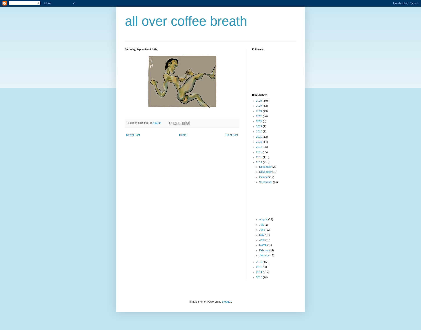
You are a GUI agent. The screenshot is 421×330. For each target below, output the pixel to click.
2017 (259, 146)
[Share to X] (179, 123)
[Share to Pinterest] (187, 123)
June (262, 229)
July (262, 224)
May (262, 235)
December (265, 166)
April (262, 240)
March (263, 245)
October (264, 177)
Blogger (226, 301)
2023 (259, 116)
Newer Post (133, 135)
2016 (259, 152)
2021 (259, 126)
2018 (259, 141)
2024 (259, 111)
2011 (259, 272)
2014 (259, 162)
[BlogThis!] (175, 123)
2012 (259, 267)
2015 (259, 157)
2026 (259, 100)
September (266, 182)
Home (182, 135)
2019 (259, 136)
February (265, 250)
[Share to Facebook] (183, 123)
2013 (259, 262)
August (263, 219)
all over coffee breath (186, 21)
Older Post (231, 135)
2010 (259, 277)
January (264, 255)
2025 (259, 105)
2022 (259, 121)
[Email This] (171, 123)
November (265, 171)
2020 (259, 131)
